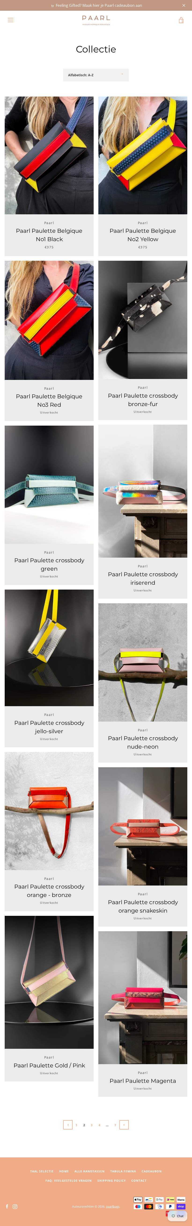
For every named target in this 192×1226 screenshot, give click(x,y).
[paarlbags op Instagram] (15, 1206)
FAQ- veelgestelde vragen (68, 1181)
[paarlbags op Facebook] (7, 1206)
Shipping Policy (111, 1181)
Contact (139, 1181)
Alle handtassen (89, 1171)
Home (64, 1171)
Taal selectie (42, 1171)
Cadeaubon (152, 1171)
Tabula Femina (123, 1171)
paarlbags (112, 1206)
